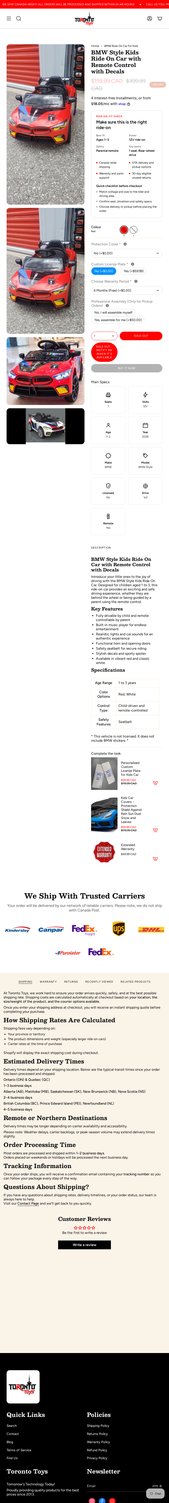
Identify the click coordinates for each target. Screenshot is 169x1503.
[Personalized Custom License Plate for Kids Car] (104, 773)
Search (12, 1426)
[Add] (155, 782)
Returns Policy (97, 1434)
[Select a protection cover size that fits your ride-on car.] (125, 244)
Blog (10, 1442)
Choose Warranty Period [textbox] (126, 281)
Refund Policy (97, 1450)
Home (95, 46)
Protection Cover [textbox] (120, 244)
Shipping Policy (98, 1426)
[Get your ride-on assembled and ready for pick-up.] (107, 305)
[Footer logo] (23, 1386)
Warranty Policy (98, 1442)
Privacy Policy (97, 1458)
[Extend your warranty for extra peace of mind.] (136, 281)
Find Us (12, 1458)
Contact (13, 1434)
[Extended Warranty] (104, 852)
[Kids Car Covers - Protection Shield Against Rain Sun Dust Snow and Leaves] (104, 814)
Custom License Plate (124, 264)
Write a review (84, 1245)
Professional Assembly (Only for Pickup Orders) (121, 303)
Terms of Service (19, 1450)
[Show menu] (8, 18)
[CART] (160, 18)
